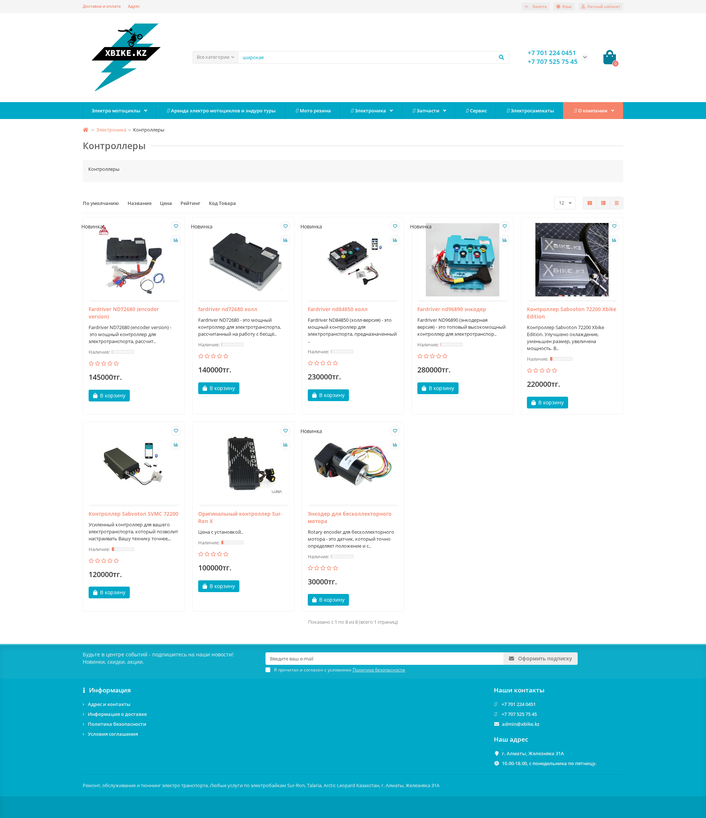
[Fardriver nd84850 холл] (353, 259)
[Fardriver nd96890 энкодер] (462, 259)
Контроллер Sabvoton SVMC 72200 (133, 513)
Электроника (370, 110)
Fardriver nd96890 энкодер (451, 309)
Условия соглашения (113, 734)
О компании (592, 110)
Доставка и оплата (102, 6)
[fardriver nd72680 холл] (243, 259)
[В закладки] (176, 226)
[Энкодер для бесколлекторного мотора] (353, 464)
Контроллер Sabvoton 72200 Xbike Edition (571, 313)
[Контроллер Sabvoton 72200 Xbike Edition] (572, 259)
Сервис (478, 110)
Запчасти (428, 110)
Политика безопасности (117, 724)
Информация (110, 690)
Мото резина (315, 110)
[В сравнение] (176, 240)
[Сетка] (590, 203)
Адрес (134, 6)
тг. (536, 6)
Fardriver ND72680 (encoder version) (124, 313)
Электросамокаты (532, 110)
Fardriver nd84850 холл (338, 309)
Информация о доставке (117, 714)
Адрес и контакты (109, 704)
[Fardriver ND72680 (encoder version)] (134, 259)
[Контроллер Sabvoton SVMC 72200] (134, 464)
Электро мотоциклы (116, 110)
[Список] (603, 203)
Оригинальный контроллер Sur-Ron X (240, 517)
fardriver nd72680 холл (227, 309)
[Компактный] (616, 203)
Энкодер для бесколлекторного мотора (350, 517)
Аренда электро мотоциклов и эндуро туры (223, 110)
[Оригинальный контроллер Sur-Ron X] (243, 464)
